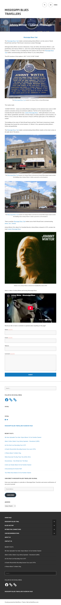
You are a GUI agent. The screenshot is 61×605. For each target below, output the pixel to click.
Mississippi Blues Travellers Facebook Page (19, 426)
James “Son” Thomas (10, 223)
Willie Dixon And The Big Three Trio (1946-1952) (18, 457)
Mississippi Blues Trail (13, 41)
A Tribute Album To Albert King (13, 453)
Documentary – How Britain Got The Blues (16, 461)
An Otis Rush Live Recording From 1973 (15, 445)
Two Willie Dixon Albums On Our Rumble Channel (18, 472)
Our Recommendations (12, 533)
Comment (10, 354)
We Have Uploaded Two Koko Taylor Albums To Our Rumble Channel (23, 437)
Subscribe (10, 495)
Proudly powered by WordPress (13, 602)
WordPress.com (34, 602)
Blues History (9, 525)
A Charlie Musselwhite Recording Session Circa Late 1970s (20, 449)
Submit (30, 374)
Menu (55, 5)
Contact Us (8, 541)
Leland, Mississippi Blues (31, 112)
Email (8, 337)
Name (8, 329)
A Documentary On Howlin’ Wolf (13, 468)
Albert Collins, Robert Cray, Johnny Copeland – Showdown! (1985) (22, 441)
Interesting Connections (13, 529)
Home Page (8, 517)
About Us (8, 537)
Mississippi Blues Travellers (17, 12)
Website (7, 345)
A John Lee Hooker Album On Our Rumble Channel (18, 465)
